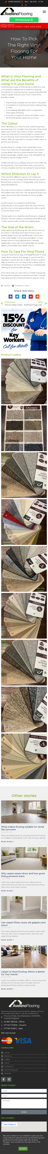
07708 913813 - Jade (13, 1028)
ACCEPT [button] (23, 1149)
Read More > (7, 842)
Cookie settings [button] (10, 1149)
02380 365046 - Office (14, 1022)
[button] (44, 11)
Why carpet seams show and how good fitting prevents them (23, 874)
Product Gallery (11, 354)
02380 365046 (14, 2)
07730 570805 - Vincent (15, 1025)
